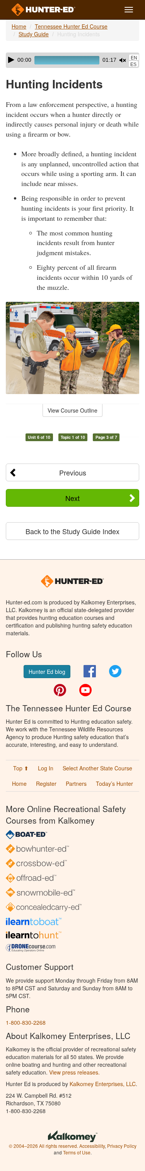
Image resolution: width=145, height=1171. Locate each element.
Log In (45, 768)
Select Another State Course (97, 768)
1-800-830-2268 (26, 1022)
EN (134, 58)
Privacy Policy (121, 1145)
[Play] (11, 60)
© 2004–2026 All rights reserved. (43, 1145)
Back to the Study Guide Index (72, 531)
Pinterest (60, 690)
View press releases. (74, 1072)
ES (133, 64)
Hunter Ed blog (47, 671)
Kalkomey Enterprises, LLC (103, 1084)
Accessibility (92, 1145)
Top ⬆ (21, 768)
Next (72, 498)
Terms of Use (76, 1152)
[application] (72, 60)
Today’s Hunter (114, 783)
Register (46, 783)
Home (19, 26)
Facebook (90, 671)
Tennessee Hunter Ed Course (71, 26)
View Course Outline (72, 410)
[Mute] (122, 60)
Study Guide (34, 34)
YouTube (85, 690)
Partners (76, 783)
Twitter (115, 671)
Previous (72, 472)
